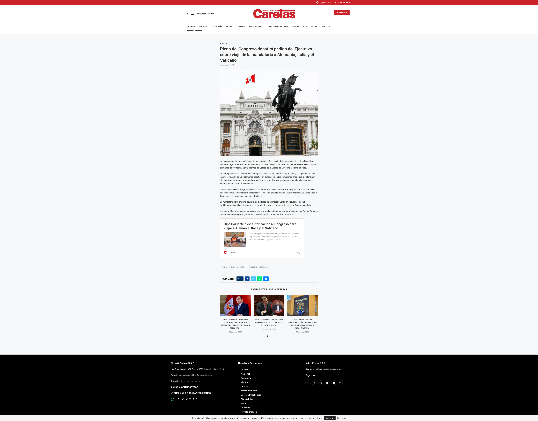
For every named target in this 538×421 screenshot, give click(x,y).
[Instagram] (341, 3)
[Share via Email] (266, 278)
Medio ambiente (256, 26)
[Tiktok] (350, 3)
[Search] (188, 14)
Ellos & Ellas (298, 26)
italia (224, 267)
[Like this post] (241, 278)
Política (191, 26)
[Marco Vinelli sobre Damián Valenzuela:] (269, 305)
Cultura (241, 26)
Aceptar (329, 418)
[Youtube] (347, 3)
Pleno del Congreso (257, 267)
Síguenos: (311, 375)
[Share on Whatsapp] (259, 278)
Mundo (229, 26)
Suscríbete (342, 12)
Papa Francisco (237, 267)
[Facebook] (335, 3)
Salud (314, 26)
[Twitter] (338, 3)
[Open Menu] (192, 14)
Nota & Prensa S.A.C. (183, 363)
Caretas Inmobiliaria (278, 26)
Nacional (203, 26)
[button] (224, 316)
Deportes (325, 26)
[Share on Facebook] (247, 278)
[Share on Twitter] (253, 278)
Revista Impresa (194, 31)
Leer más (341, 418)
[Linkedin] (344, 3)
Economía (217, 26)
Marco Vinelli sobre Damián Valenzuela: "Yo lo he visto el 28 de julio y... (268, 323)
